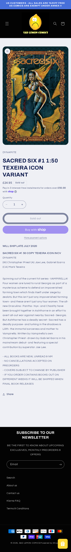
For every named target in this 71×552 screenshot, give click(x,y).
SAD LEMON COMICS (29, 543)
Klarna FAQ (13, 501)
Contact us (13, 493)
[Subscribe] (60, 464)
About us (12, 485)
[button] (7, 24)
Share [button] (10, 394)
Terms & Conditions (18, 508)
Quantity (7, 198)
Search (11, 478)
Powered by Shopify (50, 543)
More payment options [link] (35, 238)
